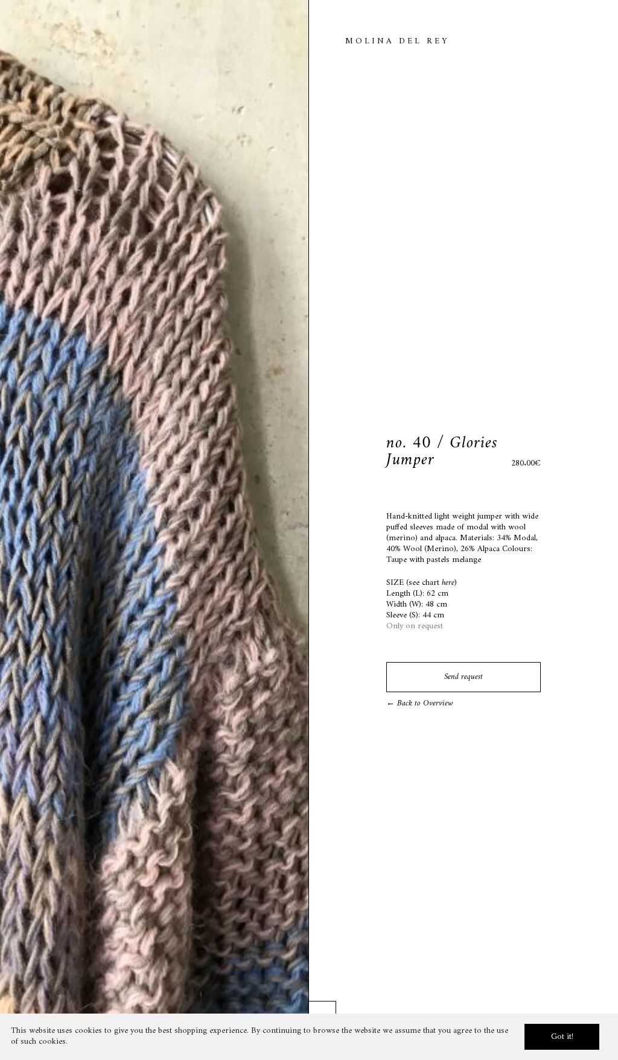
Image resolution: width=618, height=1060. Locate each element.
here (448, 582)
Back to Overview (424, 703)
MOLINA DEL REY (397, 41)
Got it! (562, 1036)
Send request (463, 676)
